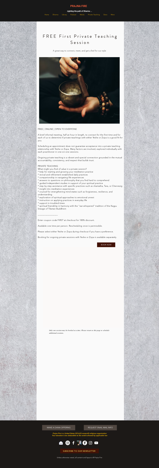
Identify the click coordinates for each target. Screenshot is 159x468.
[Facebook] (73, 443)
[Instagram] (67, 443)
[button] (55, 14)
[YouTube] (96, 443)
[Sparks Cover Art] (79, 443)
